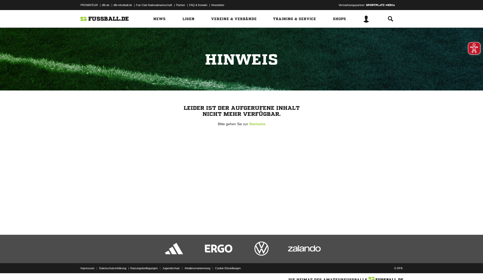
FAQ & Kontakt (198, 5)
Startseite (257, 124)
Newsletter (217, 5)
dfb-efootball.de (122, 5)
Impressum (87, 268)
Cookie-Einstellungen (228, 268)
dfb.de (105, 5)
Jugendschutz (171, 268)
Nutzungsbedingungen (144, 268)
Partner (180, 5)
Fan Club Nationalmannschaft (154, 5)
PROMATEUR (89, 5)
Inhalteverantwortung (197, 268)
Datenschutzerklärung (112, 268)
